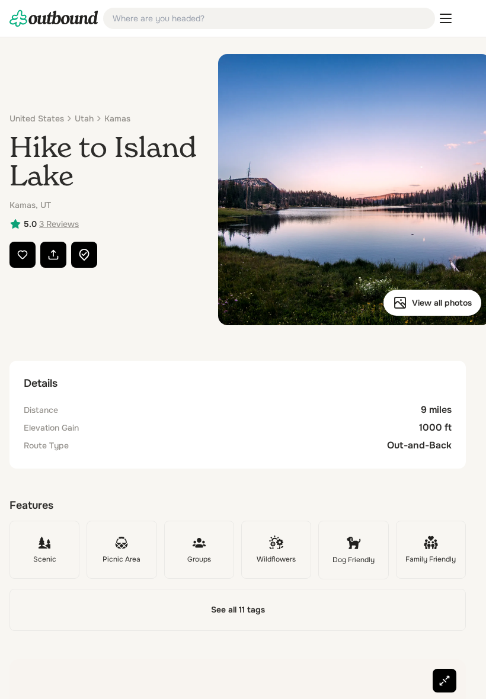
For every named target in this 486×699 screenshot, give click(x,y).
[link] (53, 18)
